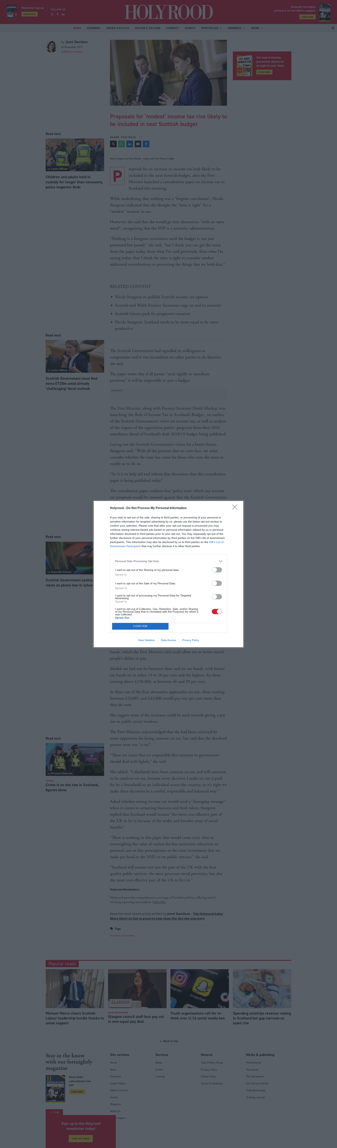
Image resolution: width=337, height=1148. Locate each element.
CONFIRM (140, 626)
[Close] (236, 508)
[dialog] (168, 574)
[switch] (217, 569)
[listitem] (168, 561)
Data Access (168, 640)
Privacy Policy (190, 640)
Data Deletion (146, 640)
